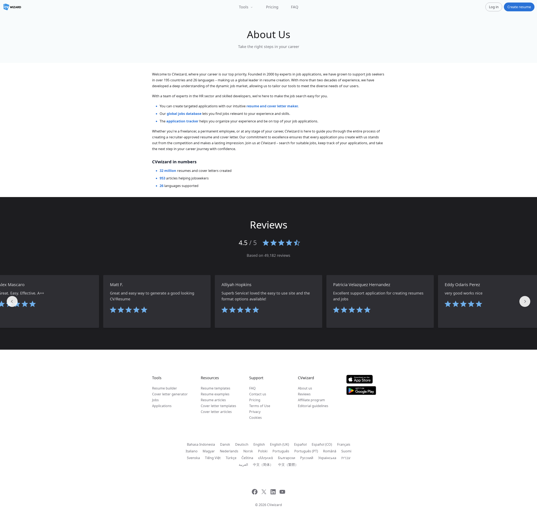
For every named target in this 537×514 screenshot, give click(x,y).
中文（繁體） (288, 464)
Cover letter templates (218, 406)
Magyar (209, 451)
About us (305, 388)
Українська (327, 458)
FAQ (294, 6)
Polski (262, 451)
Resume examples (215, 394)
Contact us (257, 394)
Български (286, 458)
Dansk (225, 444)
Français (343, 444)
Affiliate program (311, 400)
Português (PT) (306, 451)
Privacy (255, 411)
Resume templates (215, 388)
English (259, 444)
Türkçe (231, 458)
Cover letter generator (170, 394)
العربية (243, 464)
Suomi (346, 451)
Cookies (255, 417)
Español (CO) (322, 444)
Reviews (304, 394)
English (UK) (279, 444)
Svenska (193, 458)
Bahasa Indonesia (201, 444)
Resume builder (164, 388)
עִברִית (345, 458)
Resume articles (213, 400)
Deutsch (241, 444)
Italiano (192, 451)
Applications (162, 406)
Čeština (247, 458)
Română (329, 451)
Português (280, 451)
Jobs (155, 400)
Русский (306, 458)
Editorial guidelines (313, 406)
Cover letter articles (216, 411)
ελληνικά (265, 458)
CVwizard (274, 504)
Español (300, 444)
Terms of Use (259, 406)
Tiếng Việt (213, 458)
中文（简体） (263, 464)
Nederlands (229, 451)
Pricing (272, 6)
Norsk (248, 451)
